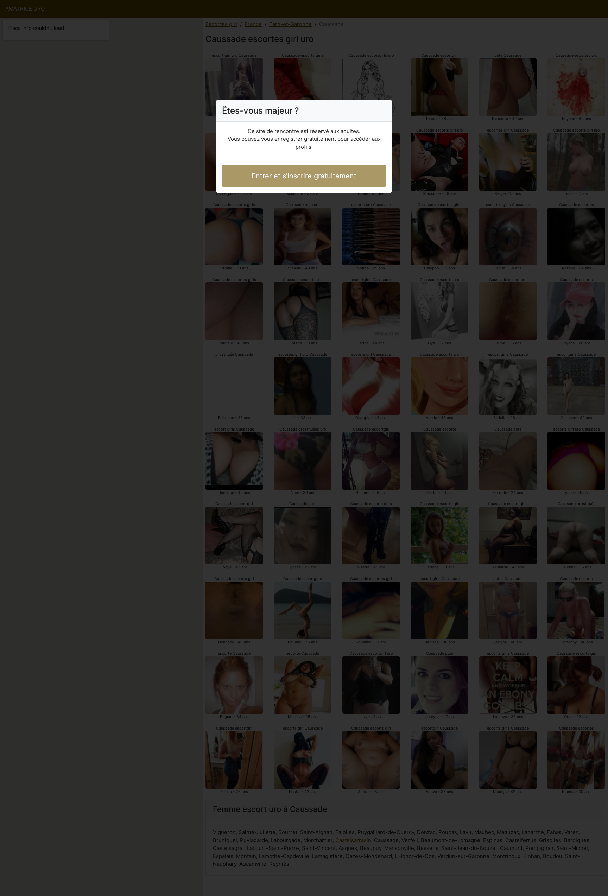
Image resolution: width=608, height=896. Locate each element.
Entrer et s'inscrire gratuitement (304, 176)
